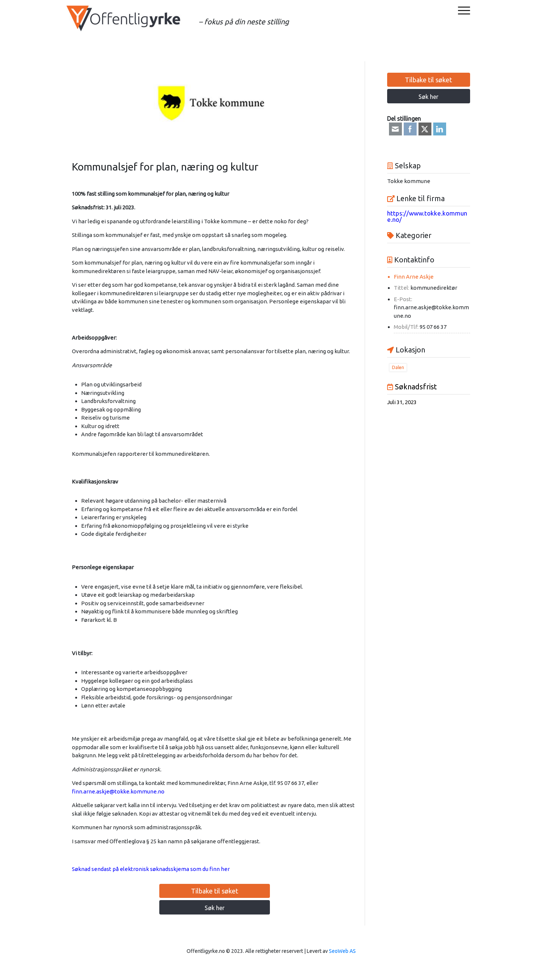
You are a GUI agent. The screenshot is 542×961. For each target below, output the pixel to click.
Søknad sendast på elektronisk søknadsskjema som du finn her (151, 869)
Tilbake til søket (214, 891)
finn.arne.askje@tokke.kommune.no (118, 791)
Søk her (215, 908)
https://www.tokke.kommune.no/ (427, 216)
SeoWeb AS (342, 951)
